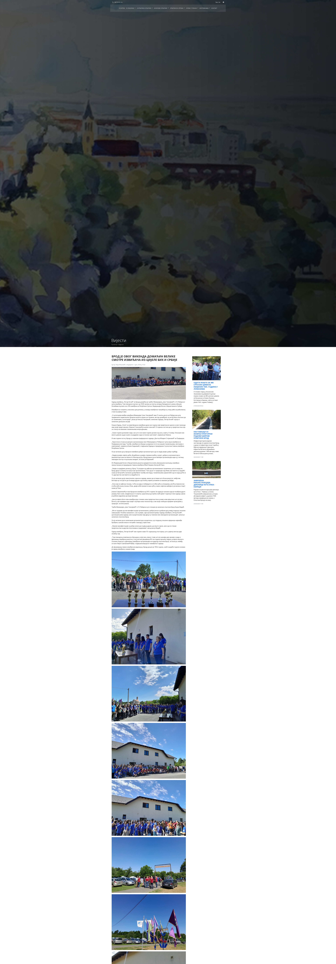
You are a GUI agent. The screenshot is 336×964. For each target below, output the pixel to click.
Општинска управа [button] (177, 8)
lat (219, 2)
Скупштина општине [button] (144, 8)
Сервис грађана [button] (191, 8)
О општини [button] (130, 8)
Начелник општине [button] (161, 8)
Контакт (214, 8)
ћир (217, 2)
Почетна (122, 8)
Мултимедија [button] (204, 8)
